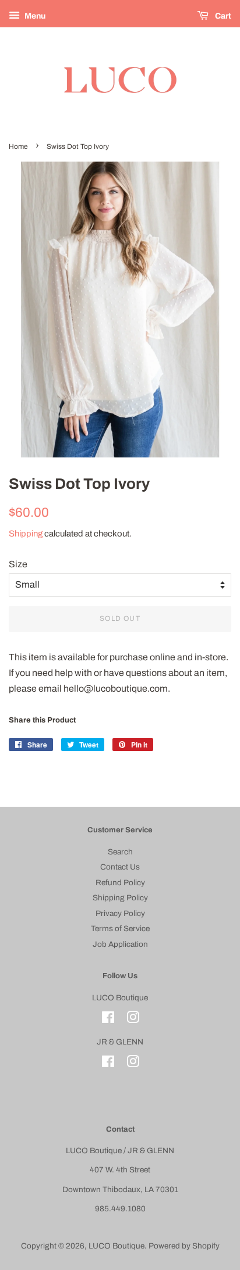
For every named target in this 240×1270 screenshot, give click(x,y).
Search (120, 851)
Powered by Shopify (184, 1246)
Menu (34, 16)
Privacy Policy (120, 913)
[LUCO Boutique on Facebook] (108, 1019)
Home (18, 146)
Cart (222, 16)
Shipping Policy (120, 897)
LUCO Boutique (116, 1246)
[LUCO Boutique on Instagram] (132, 1019)
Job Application (120, 944)
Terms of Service (120, 928)
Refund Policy (120, 882)
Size (18, 564)
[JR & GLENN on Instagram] (132, 1064)
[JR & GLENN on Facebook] (108, 1064)
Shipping (26, 533)
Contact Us (120, 867)
